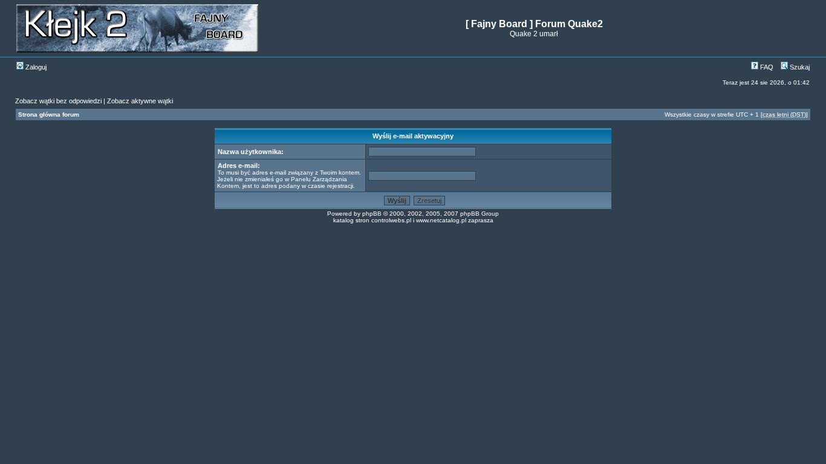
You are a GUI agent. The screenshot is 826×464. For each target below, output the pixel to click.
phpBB (372, 213)
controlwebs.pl (391, 220)
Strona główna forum (48, 114)
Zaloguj (35, 67)
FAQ (765, 67)
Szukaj (799, 67)
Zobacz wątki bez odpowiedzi (58, 101)
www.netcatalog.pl (441, 220)
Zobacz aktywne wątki (140, 101)
